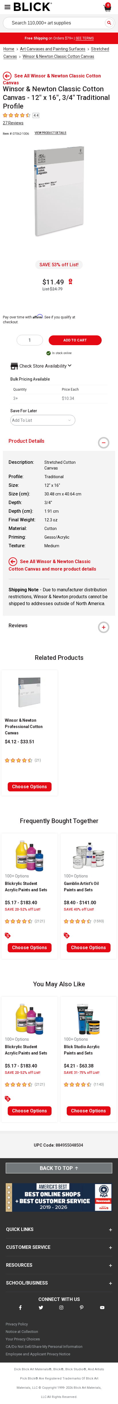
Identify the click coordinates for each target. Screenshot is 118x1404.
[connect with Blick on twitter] (41, 1311)
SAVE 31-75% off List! (81, 1073)
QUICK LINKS (20, 1229)
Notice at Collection (22, 1331)
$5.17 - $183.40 (21, 902)
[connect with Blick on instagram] (61, 1311)
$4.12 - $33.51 (19, 741)
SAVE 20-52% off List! (22, 909)
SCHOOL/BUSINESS (27, 1283)
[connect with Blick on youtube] (102, 1311)
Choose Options (29, 786)
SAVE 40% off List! (79, 909)
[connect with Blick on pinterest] (81, 1311)
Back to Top (56, 1168)
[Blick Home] (33, 7)
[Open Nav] (7, 7)
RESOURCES (19, 1265)
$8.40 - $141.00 (80, 902)
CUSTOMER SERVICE (28, 1247)
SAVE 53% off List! (59, 264)
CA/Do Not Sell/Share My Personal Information (44, 1346)
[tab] (59, 441)
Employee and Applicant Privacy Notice (38, 1354)
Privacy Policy (17, 1324)
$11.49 (53, 282)
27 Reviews (13, 123)
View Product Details (50, 132)
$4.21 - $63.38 (78, 1066)
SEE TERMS (85, 38)
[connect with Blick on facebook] (20, 1311)
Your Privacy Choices (23, 1339)
